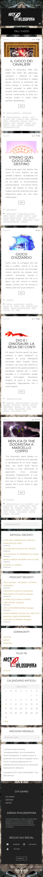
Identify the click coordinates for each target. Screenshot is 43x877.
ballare (12, 215)
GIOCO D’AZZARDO (21, 256)
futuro (34, 215)
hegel (34, 407)
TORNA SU (20, 858)
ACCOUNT (39, 5)
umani (18, 310)
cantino (9, 304)
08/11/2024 (6, 39)
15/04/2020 (6, 319)
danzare (20, 215)
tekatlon (6, 310)
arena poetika (11, 213)
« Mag (5, 721)
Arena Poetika (11, 209)
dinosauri (17, 407)
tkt (13, 310)
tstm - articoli (16, 411)
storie (13, 125)
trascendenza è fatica (11, 127)
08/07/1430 (6, 419)
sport (34, 123)
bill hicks (34, 403)
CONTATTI (18, 5)
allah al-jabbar (27, 504)
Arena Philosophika (13, 113)
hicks (5, 409)
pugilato (24, 121)
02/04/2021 (6, 136)
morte (34, 308)
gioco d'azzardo (32, 306)
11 (11, 704)
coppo (34, 506)
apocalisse (10, 403)
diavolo (6, 306)
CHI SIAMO (10, 797)
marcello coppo (9, 510)
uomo (25, 411)
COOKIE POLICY (33, 870)
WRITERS (7, 637)
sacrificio (20, 123)
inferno (6, 308)
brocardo (6, 405)
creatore (25, 405)
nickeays (26, 510)
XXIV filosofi (15, 514)
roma (13, 123)
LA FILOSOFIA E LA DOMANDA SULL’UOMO (20, 554)
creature (33, 405)
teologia (6, 411)
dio (11, 306)
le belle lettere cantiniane (20, 308)
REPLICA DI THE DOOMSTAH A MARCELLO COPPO (21, 446)
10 (6, 704)
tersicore (24, 221)
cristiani (6, 508)
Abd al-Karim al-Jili (13, 504)
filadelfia (20, 119)
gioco (27, 119)
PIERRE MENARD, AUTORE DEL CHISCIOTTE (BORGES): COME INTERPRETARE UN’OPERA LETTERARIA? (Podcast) (21, 616)
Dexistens (9, 300)
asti (16, 506)
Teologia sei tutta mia (14, 398)
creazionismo (8, 407)
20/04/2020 (6, 230)
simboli (28, 123)
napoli (5, 121)
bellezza (25, 117)
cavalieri (6, 119)
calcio (32, 117)
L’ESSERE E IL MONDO (12, 565)
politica (33, 510)
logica (11, 409)
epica (13, 119)
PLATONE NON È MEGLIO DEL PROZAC (19, 549)
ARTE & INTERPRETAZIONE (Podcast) (18, 608)
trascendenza (29, 125)
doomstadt (19, 508)
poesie (19, 219)
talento (19, 125)
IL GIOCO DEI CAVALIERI (21, 62)
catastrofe (16, 405)
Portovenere (27, 113)
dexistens (29, 304)
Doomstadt (10, 499)
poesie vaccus (27, 219)
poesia (12, 219)
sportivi (6, 125)
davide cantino (19, 304)
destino (27, 215)
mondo (18, 510)
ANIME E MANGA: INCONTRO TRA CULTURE (21, 560)
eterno (16, 306)
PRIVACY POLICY (22, 870)
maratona (34, 119)
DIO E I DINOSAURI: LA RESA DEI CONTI (21, 343)
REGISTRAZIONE (29, 5)
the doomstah (22, 512)
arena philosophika (13, 117)
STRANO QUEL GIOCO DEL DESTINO (21, 160)
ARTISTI (6, 640)
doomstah (27, 508)
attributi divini (24, 506)
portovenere (14, 121)
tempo (29, 409)
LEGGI (21, 106)
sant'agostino (20, 409)
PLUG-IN (6, 671)
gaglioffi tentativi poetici (12, 217)
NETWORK (7, 643)
